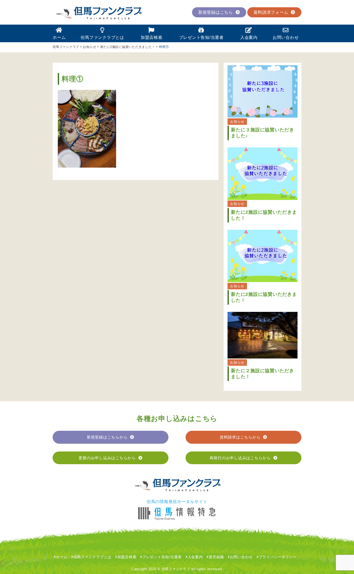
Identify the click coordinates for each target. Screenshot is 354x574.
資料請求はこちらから (240, 437)
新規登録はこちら (215, 12)
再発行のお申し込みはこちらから (240, 458)
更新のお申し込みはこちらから (107, 458)
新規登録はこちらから (107, 437)
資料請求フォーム (270, 12)
